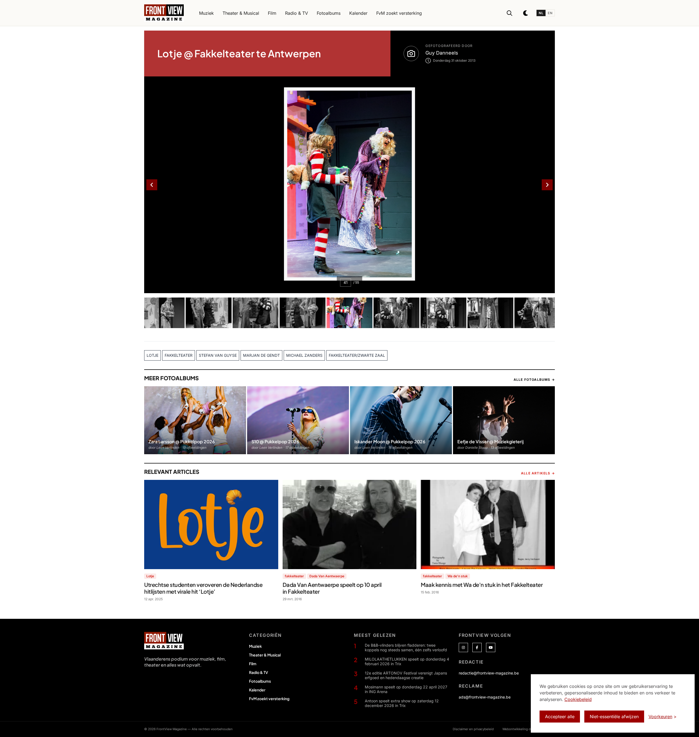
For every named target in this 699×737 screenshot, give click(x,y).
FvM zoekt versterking (269, 698)
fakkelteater (294, 576)
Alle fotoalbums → (534, 380)
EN (550, 13)
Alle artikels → (538, 473)
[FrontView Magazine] (164, 640)
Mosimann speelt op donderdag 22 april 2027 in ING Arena (406, 689)
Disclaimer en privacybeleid (473, 729)
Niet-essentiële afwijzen (614, 716)
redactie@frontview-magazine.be (489, 673)
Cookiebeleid (578, 699)
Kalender (257, 689)
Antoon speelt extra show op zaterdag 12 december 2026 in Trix (402, 703)
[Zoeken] (509, 13)
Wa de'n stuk (458, 576)
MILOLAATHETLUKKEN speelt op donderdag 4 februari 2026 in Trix (407, 661)
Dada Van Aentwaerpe (326, 576)
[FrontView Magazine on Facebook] (477, 647)
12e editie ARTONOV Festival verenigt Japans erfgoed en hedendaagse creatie (406, 675)
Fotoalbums (260, 681)
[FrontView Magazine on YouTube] (490, 647)
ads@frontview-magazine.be (485, 697)
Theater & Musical (265, 654)
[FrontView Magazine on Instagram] (463, 647)
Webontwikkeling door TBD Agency (528, 729)
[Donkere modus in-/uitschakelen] (526, 13)
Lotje (150, 576)
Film (252, 663)
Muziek (255, 646)
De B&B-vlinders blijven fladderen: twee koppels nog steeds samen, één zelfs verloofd (406, 647)
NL (541, 13)
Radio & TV (258, 672)
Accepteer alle (559, 716)
